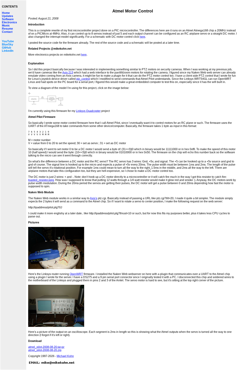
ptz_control (83, 78)
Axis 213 (67, 72)
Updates (7, 16)
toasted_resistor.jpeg (41, 180)
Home (6, 12)
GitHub (6, 47)
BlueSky (7, 44)
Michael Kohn (65, 356)
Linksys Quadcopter (88, 110)
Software (8, 19)
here (142, 36)
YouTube (8, 41)
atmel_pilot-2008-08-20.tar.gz (46, 346)
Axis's (93, 198)
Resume (7, 28)
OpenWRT (76, 274)
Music (6, 25)
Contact (7, 31)
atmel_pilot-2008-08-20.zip (44, 350)
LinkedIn (7, 50)
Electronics (9, 22)
